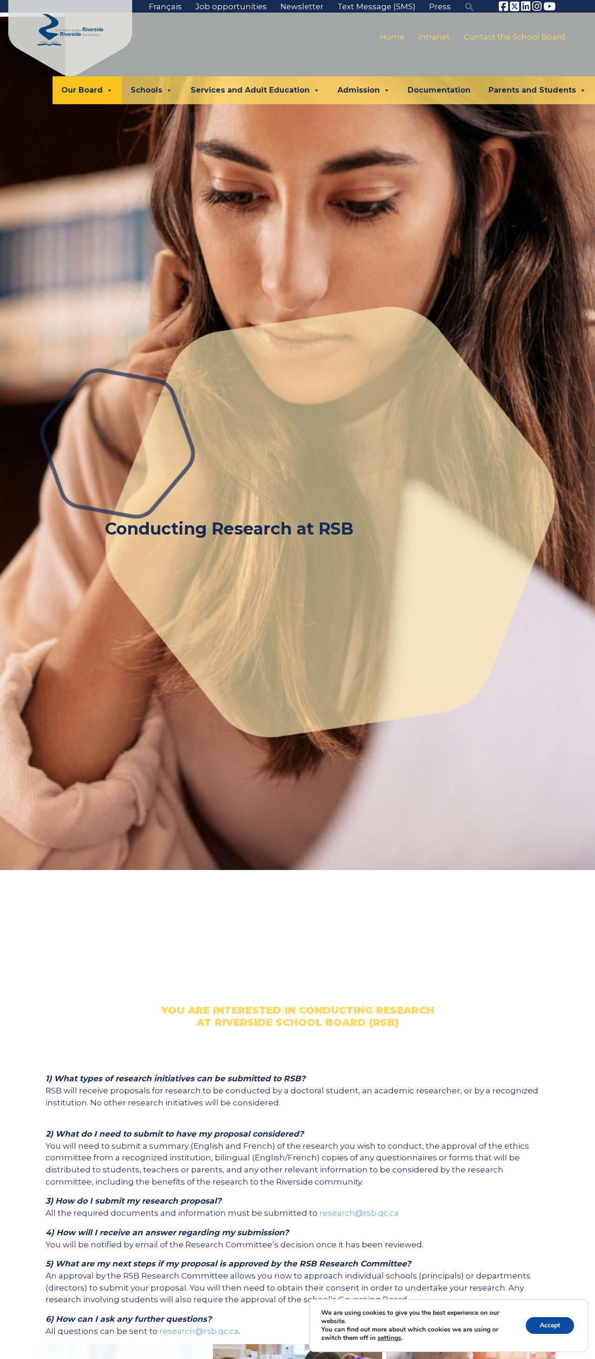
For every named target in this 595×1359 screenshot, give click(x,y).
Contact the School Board (514, 36)
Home (392, 36)
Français (165, 6)
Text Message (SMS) (376, 6)
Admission (358, 90)
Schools (146, 90)
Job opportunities (231, 6)
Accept (550, 1325)
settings (389, 1338)
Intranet (434, 36)
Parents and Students (532, 90)
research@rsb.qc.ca (359, 1213)
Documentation (439, 90)
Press (440, 6)
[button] (469, 6)
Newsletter (302, 6)
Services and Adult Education (250, 90)
